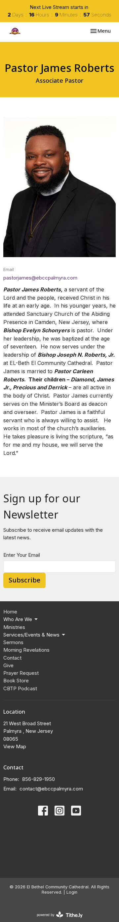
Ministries (14, 627)
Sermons (13, 642)
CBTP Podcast (20, 688)
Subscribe (24, 580)
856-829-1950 (38, 779)
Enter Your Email (21, 555)
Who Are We (17, 619)
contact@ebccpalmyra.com (51, 789)
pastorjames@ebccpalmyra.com (40, 278)
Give (8, 665)
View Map (14, 746)
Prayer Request (21, 673)
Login (71, 892)
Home (10, 612)
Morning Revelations (26, 650)
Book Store (16, 680)
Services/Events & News (31, 635)
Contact (12, 658)
